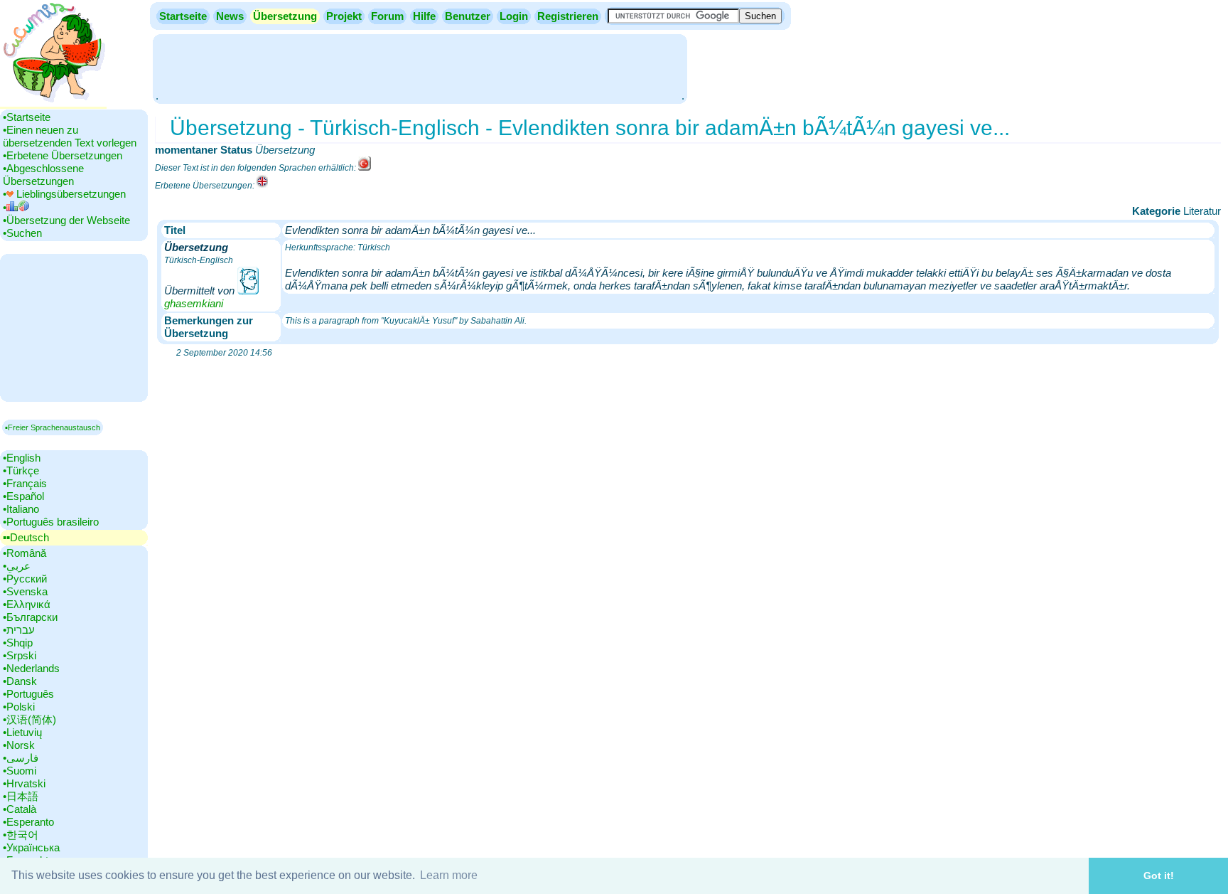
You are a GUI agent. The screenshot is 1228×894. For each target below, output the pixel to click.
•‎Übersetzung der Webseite (66, 220)
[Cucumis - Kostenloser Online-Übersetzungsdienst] (53, 103)
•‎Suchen (22, 233)
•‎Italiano (21, 509)
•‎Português (28, 694)
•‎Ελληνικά (26, 604)
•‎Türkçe (21, 470)
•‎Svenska (25, 591)
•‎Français (25, 483)
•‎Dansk (20, 681)
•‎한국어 (20, 835)
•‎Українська (31, 847)
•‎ (4, 207)
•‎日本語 (20, 796)
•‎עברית (19, 630)
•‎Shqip (18, 643)
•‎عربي (17, 566)
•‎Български (30, 617)
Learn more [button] (449, 875)
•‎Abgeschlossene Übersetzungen (43, 174)
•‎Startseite (26, 117)
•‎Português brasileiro (51, 522)
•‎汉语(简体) (29, 719)
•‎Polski (19, 707)
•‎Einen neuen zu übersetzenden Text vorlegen (69, 136)
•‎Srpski (19, 655)
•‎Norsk (19, 745)
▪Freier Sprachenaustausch (52, 427)
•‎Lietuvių (22, 732)
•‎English (22, 458)
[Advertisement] (420, 68)
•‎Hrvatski (24, 783)
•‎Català (19, 809)
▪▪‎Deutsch (26, 537)
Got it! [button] (1158, 875)
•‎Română (24, 553)
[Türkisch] (364, 168)
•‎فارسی (20, 758)
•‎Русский (25, 579)
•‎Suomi (19, 771)
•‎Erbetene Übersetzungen (62, 155)
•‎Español (23, 496)
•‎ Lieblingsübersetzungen (64, 194)
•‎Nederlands (31, 668)
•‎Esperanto (28, 822)
